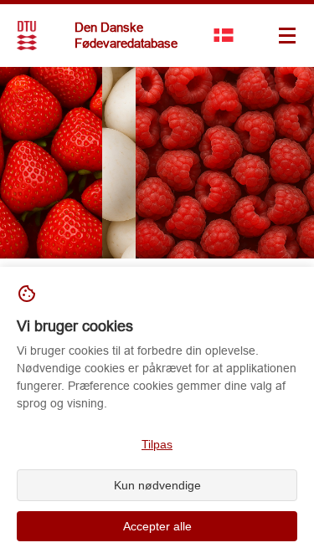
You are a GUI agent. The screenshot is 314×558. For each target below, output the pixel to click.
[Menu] (287, 35)
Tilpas (157, 444)
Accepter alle (157, 526)
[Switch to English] (223, 35)
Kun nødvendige (157, 485)
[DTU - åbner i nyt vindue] (27, 35)
